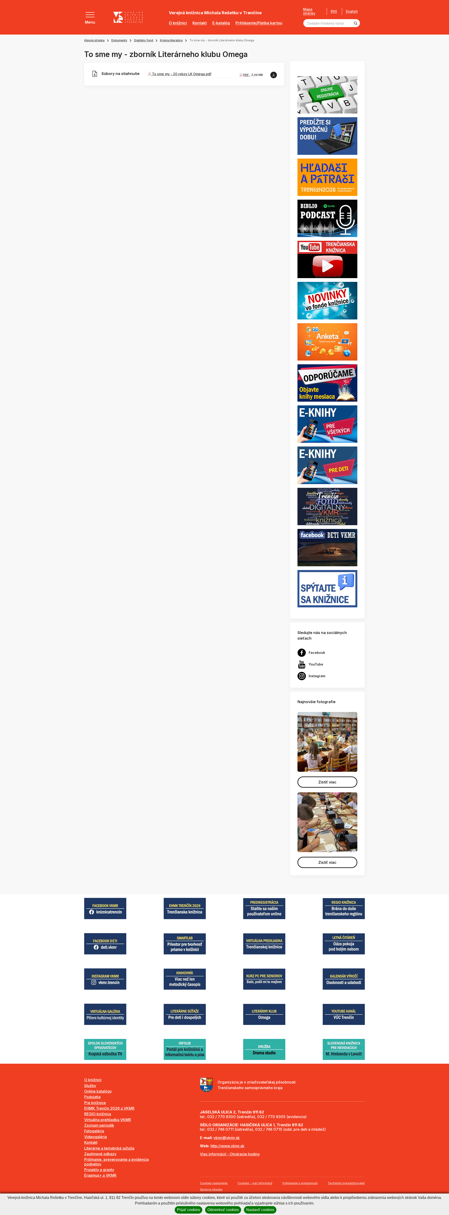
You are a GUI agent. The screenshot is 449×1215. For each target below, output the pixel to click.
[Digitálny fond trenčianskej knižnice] (327, 506)
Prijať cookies (188, 1210)
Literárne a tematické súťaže (109, 1148)
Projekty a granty (99, 1169)
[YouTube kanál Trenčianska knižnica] (327, 259)
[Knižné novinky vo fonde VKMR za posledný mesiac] (327, 300)
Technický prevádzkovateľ (346, 1183)
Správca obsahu (211, 1189)
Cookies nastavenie (214, 1183)
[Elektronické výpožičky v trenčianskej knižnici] (327, 424)
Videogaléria (95, 1136)
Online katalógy (98, 1091)
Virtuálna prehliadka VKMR (107, 1119)
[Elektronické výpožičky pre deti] (327, 465)
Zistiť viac (327, 782)
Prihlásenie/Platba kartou (258, 23)
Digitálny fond (143, 40)
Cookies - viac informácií (255, 1183)
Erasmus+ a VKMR (100, 1175)
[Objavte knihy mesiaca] (327, 382)
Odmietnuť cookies (223, 1210)
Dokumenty (119, 40)
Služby (90, 1085)
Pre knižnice (95, 1102)
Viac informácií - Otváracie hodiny (230, 1154)
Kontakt (199, 23)
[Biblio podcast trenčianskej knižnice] (327, 218)
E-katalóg (221, 23)
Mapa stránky (309, 11)
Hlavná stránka (94, 40)
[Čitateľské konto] (327, 135)
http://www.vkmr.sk (227, 1146)
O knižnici (178, 23)
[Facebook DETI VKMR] (327, 547)
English (352, 11)
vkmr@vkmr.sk (227, 1137)
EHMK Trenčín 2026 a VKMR (109, 1108)
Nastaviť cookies (260, 1210)
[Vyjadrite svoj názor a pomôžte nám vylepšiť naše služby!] (327, 341)
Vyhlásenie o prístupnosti (300, 1183)
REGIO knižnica (97, 1114)
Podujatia (92, 1097)
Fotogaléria (94, 1131)
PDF (246, 75)
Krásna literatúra (171, 40)
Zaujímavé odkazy (100, 1153)
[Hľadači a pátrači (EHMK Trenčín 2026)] (327, 176)
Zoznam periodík (99, 1125)
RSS (334, 11)
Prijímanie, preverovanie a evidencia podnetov (116, 1161)
